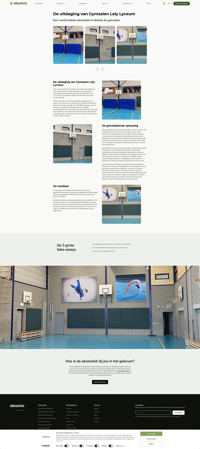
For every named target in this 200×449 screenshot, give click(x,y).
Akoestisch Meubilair (44, 428)
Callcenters (69, 425)
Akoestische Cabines (44, 421)
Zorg (67, 418)
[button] (60, 3)
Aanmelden (178, 412)
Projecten (97, 418)
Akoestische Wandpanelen (45, 408)
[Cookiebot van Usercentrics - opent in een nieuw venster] (46, 446)
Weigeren (151, 444)
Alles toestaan (151, 433)
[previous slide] (97, 69)
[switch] (81, 446)
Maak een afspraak (181, 3)
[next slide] (103, 69)
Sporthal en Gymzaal (72, 415)
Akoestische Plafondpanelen (46, 411)
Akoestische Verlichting (45, 425)
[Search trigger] (164, 3)
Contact (96, 421)
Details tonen (119, 446)
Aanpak (96, 408)
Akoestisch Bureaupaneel (45, 415)
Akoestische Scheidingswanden (47, 418)
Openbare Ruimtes (71, 428)
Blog (95, 415)
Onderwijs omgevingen (72, 411)
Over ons (96, 411)
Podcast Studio (70, 421)
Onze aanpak (39, 3)
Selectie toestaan (151, 438)
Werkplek (69, 408)
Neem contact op (100, 382)
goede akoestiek (123, 371)
